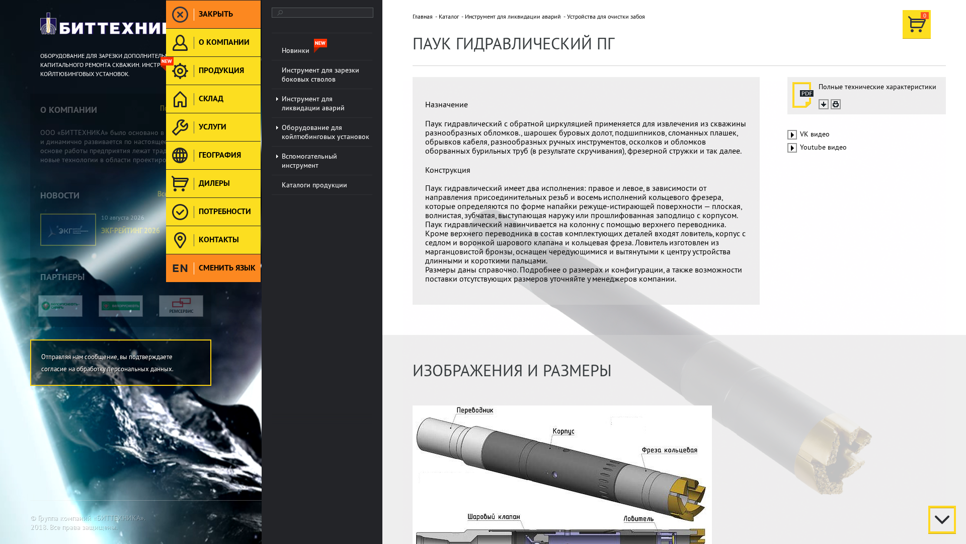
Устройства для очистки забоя (606, 16)
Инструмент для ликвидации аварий (513, 16)
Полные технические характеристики (877, 86)
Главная (423, 16)
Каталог (449, 16)
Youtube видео (823, 147)
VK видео (815, 134)
